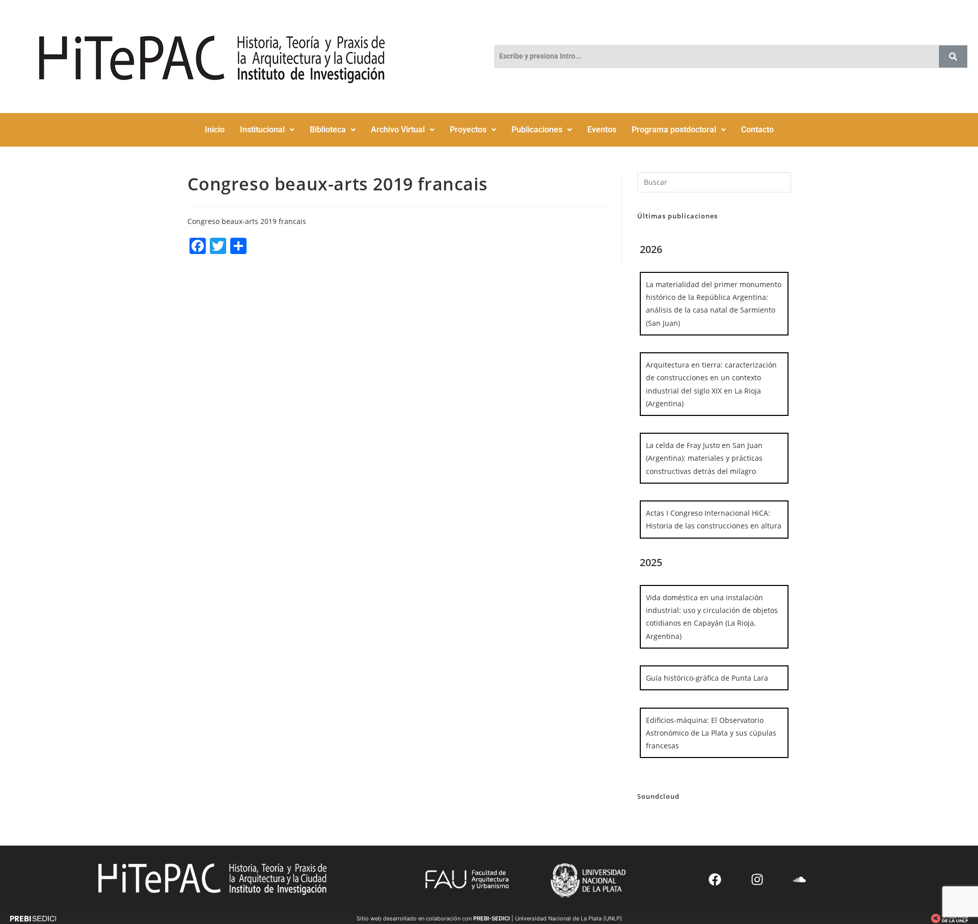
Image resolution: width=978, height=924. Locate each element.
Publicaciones (536, 129)
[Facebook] (715, 879)
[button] (267, 130)
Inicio (215, 129)
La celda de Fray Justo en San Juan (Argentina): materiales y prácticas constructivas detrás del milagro (704, 457)
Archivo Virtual (398, 129)
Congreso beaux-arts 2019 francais (246, 221)
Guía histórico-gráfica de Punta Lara (707, 678)
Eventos (601, 129)
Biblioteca (328, 129)
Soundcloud (658, 796)
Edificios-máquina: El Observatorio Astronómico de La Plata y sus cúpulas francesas (711, 732)
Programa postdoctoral (674, 129)
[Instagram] (757, 879)
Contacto (757, 129)
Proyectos (468, 129)
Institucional (262, 129)
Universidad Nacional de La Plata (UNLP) (568, 918)
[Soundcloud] (799, 879)
